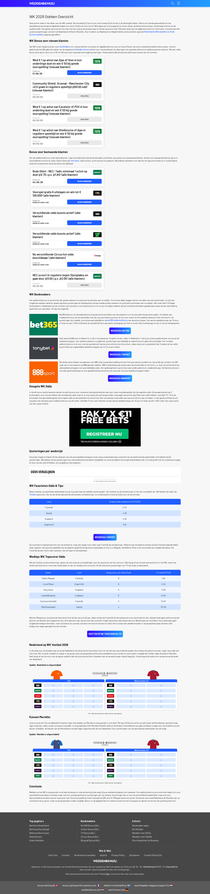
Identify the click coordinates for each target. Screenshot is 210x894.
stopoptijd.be (172, 866)
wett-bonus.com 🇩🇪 (118, 889)
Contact (66, 855)
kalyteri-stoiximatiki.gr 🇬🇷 (117, 885)
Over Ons (52, 855)
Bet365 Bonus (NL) (90, 825)
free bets (75, 160)
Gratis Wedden (36, 840)
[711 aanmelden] (105, 427)
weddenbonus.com (43, 3)
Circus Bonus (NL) (89, 836)
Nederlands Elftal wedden (155, 32)
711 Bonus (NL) (88, 833)
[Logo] (105, 861)
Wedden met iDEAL (141, 833)
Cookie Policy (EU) (153, 855)
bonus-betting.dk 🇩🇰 (47, 885)
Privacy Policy (118, 855)
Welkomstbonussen (39, 833)
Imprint (103, 855)
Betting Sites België (39, 829)
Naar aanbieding (84, 73)
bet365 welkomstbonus (117, 320)
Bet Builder (137, 829)
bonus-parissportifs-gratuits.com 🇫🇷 (81, 885)
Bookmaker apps (140, 825)
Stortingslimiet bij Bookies (145, 840)
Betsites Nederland (39, 825)
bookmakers (65, 46)
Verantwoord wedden (85, 855)
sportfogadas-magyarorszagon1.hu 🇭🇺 (153, 885)
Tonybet (33, 494)
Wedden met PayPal (142, 836)
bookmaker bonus (81, 49)
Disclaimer (134, 855)
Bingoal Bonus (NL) (90, 840)
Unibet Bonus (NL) (90, 829)
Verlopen (84, 96)
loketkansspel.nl (150, 866)
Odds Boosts (35, 836)
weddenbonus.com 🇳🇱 (93, 889)
